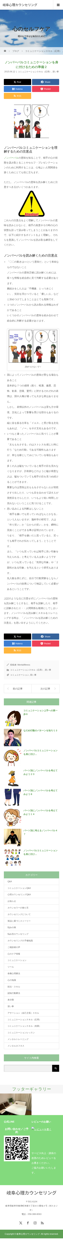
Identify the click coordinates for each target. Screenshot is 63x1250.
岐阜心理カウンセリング (20, 4)
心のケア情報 (14, 954)
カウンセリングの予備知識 (20, 940)
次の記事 (45, 688)
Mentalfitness (24, 665)
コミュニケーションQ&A (19, 888)
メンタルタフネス (16, 1046)
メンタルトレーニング (18, 1039)
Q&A (10, 881)
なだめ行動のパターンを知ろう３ (40, 730)
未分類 (11, 1000)
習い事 (55, 71)
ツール (11, 967)
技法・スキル (14, 986)
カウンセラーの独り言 (18, 908)
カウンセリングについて (19, 914)
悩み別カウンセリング (18, 934)
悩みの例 (12, 927)
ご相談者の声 (14, 947)
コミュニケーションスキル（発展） (24, 1026)
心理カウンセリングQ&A (19, 894)
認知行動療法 (14, 993)
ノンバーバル (11, 157)
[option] (15, 1104)
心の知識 (12, 980)
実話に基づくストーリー (19, 921)
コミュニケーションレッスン (21, 1032)
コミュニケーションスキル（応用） (34, 71)
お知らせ (12, 901)
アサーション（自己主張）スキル (23, 1013)
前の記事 (18, 688)
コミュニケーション (19, 675)
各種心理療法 (14, 973)
